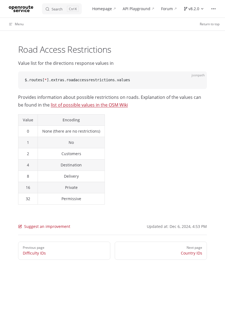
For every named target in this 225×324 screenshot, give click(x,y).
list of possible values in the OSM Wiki (89, 105)
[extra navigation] (213, 9)
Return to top (210, 24)
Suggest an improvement (47, 226)
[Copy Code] (198, 80)
